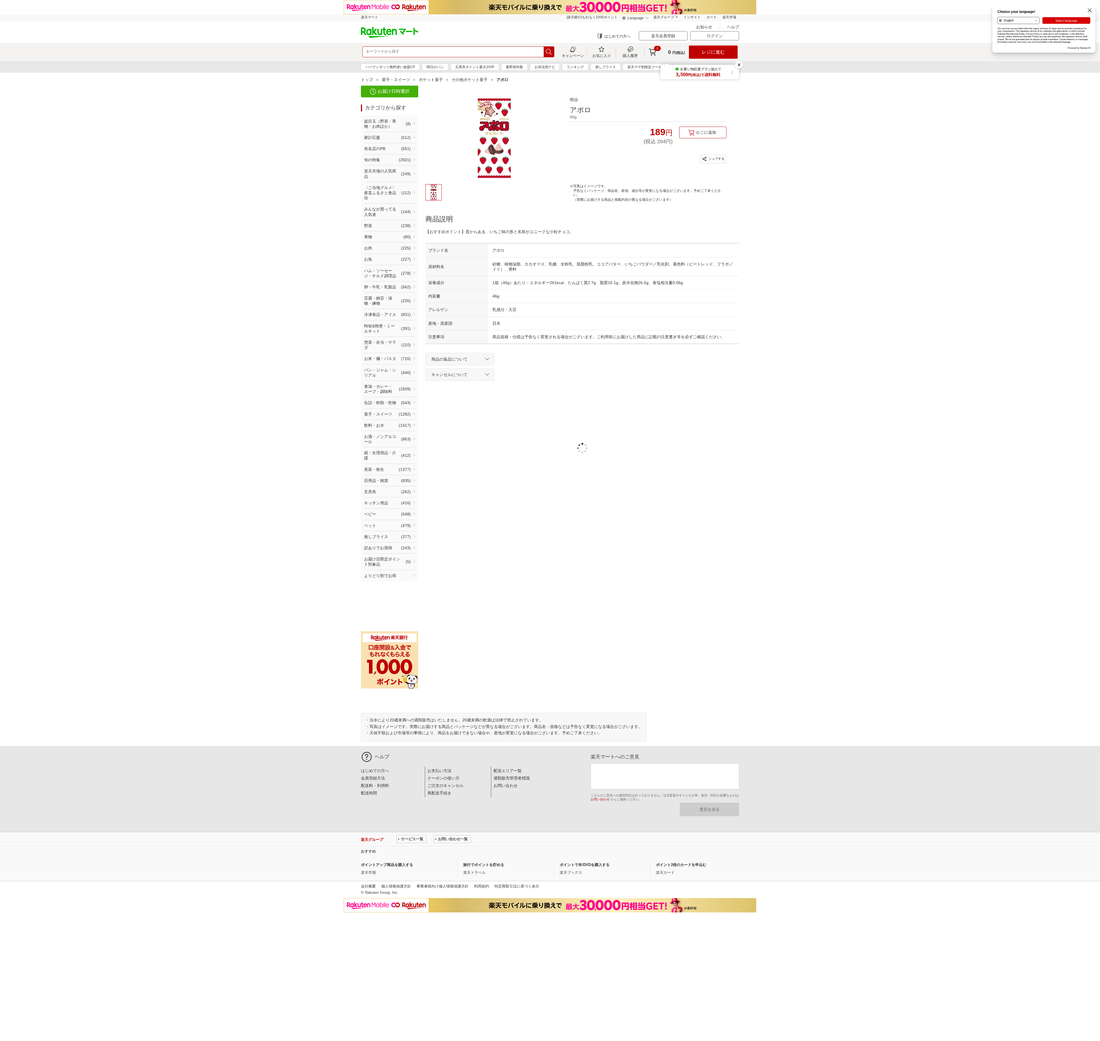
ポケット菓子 (431, 79)
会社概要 (368, 886)
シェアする (716, 158)
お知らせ (704, 27)
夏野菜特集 (514, 67)
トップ (367, 79)
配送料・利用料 (375, 785)
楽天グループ (663, 17)
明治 (574, 99)
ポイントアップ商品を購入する (387, 865)
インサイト (692, 17)
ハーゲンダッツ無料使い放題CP (390, 67)
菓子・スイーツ (396, 79)
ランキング (575, 67)
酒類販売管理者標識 (512, 778)
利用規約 (481, 886)
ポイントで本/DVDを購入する (585, 865)
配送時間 (369, 793)
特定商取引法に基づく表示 (516, 886)
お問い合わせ (506, 785)
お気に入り (601, 56)
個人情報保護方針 (396, 886)
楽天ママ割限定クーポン (646, 67)
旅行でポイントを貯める (483, 865)
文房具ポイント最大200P (474, 67)
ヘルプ (733, 27)
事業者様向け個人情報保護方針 (443, 886)
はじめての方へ (617, 36)
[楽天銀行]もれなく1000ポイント (592, 17)
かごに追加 (706, 132)
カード (711, 17)
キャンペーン (573, 56)
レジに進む (713, 52)
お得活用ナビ (545, 67)
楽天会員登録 (663, 36)
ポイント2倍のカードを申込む (681, 865)
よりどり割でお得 (380, 575)
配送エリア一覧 (508, 770)
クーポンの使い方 (443, 778)
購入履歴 (630, 56)
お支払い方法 (439, 770)
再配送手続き (439, 793)
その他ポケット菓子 (469, 79)
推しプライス (605, 67)
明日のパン (435, 67)
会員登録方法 (373, 778)
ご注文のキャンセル (445, 785)
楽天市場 (729, 17)
